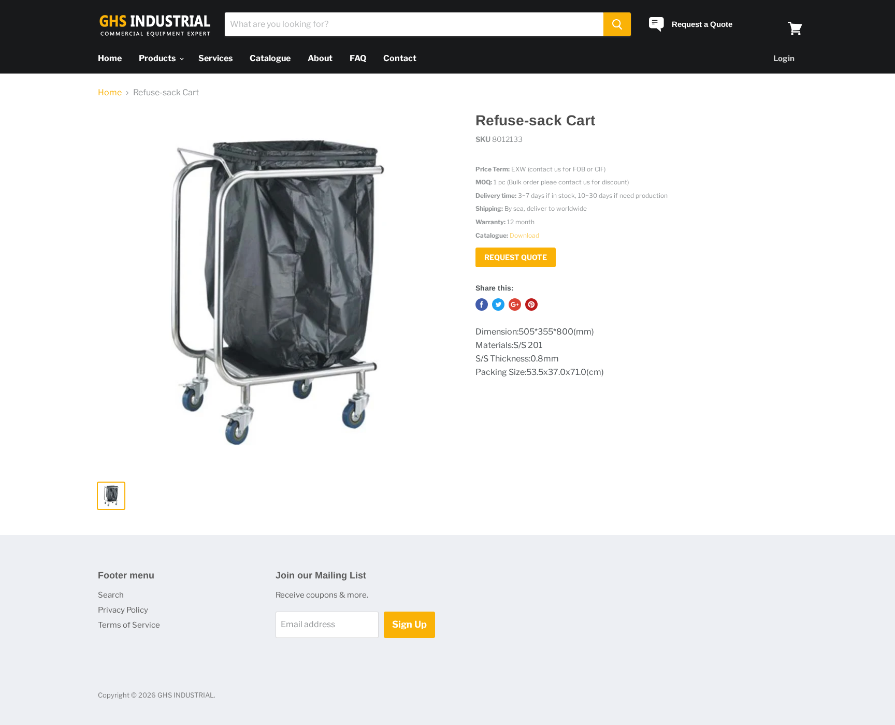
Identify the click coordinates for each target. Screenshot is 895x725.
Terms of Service (129, 625)
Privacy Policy (123, 610)
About (320, 58)
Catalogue (270, 58)
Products (158, 58)
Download (524, 235)
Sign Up (409, 624)
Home (110, 58)
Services (215, 58)
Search (111, 595)
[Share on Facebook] (481, 304)
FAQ (358, 58)
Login (784, 58)
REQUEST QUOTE (515, 257)
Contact (399, 58)
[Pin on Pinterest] (531, 304)
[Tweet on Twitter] (498, 304)
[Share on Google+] (515, 304)
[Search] (617, 24)
